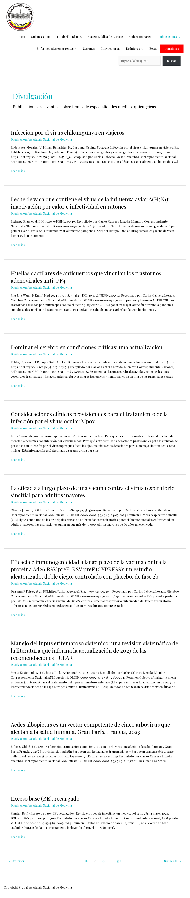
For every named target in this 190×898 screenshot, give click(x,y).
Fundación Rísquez (69, 37)
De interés (133, 48)
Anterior (16, 861)
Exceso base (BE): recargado (45, 798)
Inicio (21, 37)
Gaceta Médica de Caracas (105, 37)
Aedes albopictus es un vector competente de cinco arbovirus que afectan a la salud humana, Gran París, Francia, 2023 (90, 728)
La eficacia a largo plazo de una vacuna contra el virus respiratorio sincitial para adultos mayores (93, 491)
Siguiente (172, 861)
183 (102, 861)
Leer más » (18, 171)
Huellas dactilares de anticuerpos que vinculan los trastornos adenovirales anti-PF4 (86, 276)
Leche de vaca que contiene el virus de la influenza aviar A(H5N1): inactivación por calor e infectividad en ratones (90, 202)
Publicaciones (167, 37)
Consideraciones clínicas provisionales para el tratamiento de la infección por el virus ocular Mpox (89, 417)
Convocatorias (110, 48)
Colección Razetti (141, 37)
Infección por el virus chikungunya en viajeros (68, 132)
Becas (153, 48)
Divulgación (19, 139)
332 (119, 861)
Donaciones (172, 48)
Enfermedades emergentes (55, 48)
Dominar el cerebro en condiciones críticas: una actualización (87, 347)
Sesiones (89, 48)
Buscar (171, 61)
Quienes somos (41, 37)
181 (86, 861)
